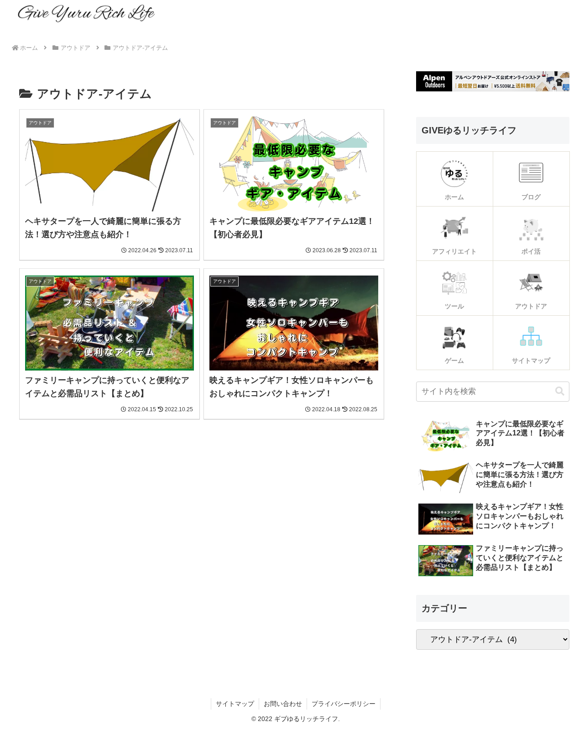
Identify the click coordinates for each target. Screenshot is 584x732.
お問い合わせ (283, 703)
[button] (560, 391)
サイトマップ (235, 703)
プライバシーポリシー (343, 703)
